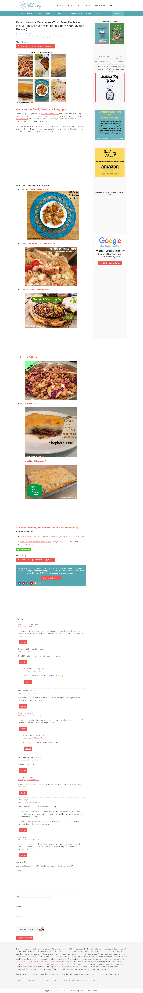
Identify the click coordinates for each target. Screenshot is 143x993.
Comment (20, 871)
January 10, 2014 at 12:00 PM (29, 840)
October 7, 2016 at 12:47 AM (28, 693)
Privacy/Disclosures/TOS (73, 980)
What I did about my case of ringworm (35, 542)
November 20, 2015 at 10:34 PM (30, 760)
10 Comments (33, 34)
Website (19, 917)
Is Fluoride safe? (26, 544)
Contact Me (90, 980)
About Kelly (20, 980)
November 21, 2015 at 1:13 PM (34, 738)
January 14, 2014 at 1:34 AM (28, 780)
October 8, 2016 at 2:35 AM (33, 671)
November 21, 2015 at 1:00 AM (29, 716)
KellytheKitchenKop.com (26, 962)
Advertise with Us (35, 980)
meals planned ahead (50, 114)
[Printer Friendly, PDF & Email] (23, 549)
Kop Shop (57, 980)
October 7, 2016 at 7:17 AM (28, 652)
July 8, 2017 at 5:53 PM (26, 627)
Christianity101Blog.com (48, 962)
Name (19, 896)
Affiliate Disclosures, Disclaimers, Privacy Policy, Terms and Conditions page (51, 964)
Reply (23, 642)
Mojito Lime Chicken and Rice (36, 461)
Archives (47, 980)
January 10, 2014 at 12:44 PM (29, 802)
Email (19, 906)
